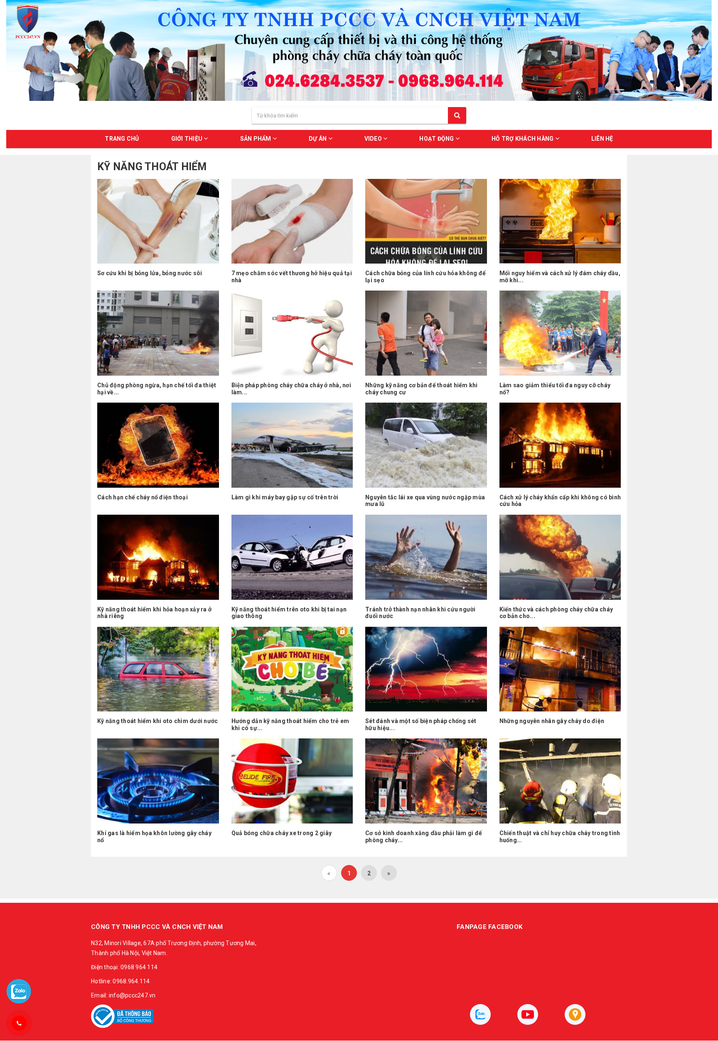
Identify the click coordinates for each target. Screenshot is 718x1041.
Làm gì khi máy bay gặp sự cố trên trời (285, 497)
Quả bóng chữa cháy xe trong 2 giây (281, 833)
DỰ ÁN (318, 138)
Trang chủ (122, 138)
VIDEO (374, 138)
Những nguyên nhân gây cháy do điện (552, 721)
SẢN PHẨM (256, 138)
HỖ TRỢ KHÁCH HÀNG (523, 138)
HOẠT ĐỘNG (437, 138)
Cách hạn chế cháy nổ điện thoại (142, 497)
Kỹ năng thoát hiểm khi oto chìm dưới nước (157, 721)
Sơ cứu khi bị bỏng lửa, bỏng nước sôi (149, 273)
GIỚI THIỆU (187, 138)
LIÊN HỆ (602, 138)
